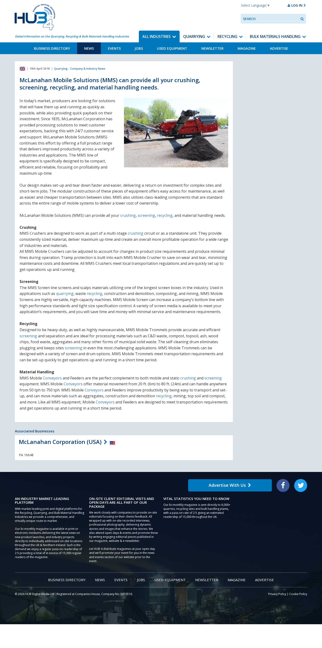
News (89, 48)
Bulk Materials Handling (275, 36)
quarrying (65, 293)
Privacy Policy (277, 594)
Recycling (227, 36)
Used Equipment (172, 48)
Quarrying (194, 36)
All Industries (156, 36)
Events (114, 48)
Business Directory (52, 48)
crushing (128, 215)
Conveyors (52, 378)
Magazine (247, 48)
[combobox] (278, 18)
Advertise (279, 48)
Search (249, 18)
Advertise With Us (227, 485)
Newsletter (212, 48)
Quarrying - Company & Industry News (79, 69)
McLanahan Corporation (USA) (60, 442)
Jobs (139, 48)
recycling (165, 215)
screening (146, 215)
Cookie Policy (298, 594)
